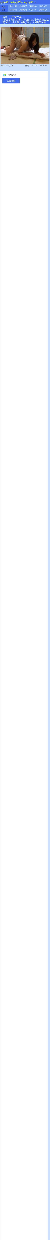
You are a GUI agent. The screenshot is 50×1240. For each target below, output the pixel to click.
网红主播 (13, 6)
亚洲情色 (33, 6)
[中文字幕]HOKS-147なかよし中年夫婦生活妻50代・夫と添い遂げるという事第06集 (26, 21)
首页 (5, 17)
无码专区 (43, 6)
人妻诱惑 (23, 10)
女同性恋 (43, 10)
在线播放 (11, 81)
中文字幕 (33, 10)
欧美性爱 (23, 6)
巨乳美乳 (13, 10)
